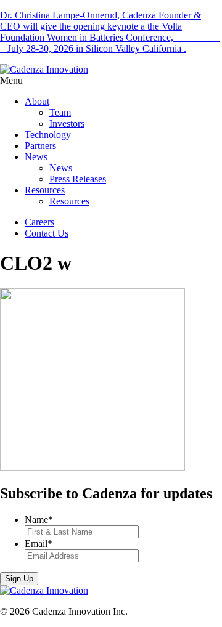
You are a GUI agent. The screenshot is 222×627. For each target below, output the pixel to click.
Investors (66, 123)
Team (60, 112)
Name (39, 519)
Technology (48, 134)
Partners (40, 145)
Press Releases (77, 179)
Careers (39, 222)
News (36, 157)
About (37, 101)
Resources (45, 190)
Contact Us (46, 233)
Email (38, 543)
